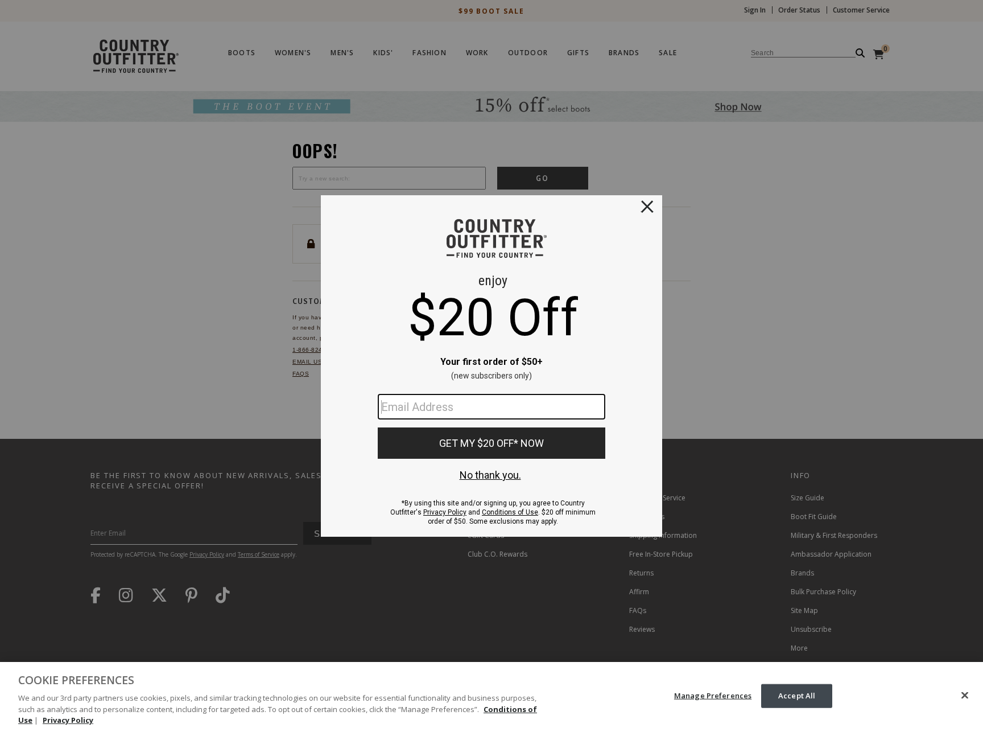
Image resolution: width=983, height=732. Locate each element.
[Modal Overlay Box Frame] (491, 366)
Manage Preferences (712, 695)
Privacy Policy (68, 720)
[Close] (964, 695)
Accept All (796, 695)
